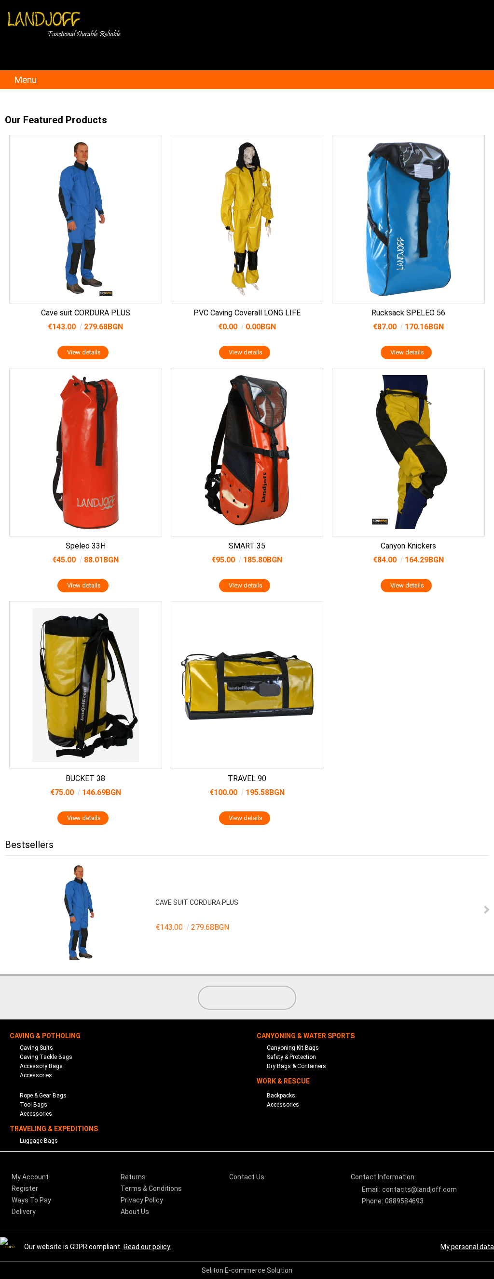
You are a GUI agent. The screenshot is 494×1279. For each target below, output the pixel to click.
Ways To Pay (31, 1200)
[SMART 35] (247, 452)
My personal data (467, 1247)
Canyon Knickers (408, 545)
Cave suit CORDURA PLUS (85, 312)
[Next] (485, 910)
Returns (133, 1177)
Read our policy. (147, 1247)
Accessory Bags (41, 1066)
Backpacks (281, 1095)
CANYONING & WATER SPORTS (306, 1036)
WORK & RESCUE (283, 1081)
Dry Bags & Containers (296, 1066)
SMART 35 (247, 545)
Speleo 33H (86, 545)
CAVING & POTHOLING (45, 1036)
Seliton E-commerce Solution (247, 1270)
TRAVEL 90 (247, 778)
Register (25, 1188)
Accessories (36, 1075)
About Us (135, 1211)
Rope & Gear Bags (43, 1095)
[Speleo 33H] (85, 452)
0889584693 (404, 1201)
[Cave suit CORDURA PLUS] (85, 219)
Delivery (24, 1211)
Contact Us (246, 1177)
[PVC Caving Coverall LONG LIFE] (247, 219)
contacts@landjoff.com (419, 1189)
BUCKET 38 (85, 778)
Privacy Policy (142, 1200)
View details (84, 352)
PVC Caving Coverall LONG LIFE (247, 312)
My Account (30, 1177)
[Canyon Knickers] (408, 452)
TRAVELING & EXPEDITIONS (54, 1129)
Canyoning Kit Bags (293, 1047)
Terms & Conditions (151, 1188)
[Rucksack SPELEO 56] (408, 219)
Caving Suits (36, 1047)
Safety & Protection (291, 1057)
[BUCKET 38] (85, 685)
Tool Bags (33, 1104)
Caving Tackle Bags (46, 1057)
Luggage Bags (39, 1140)
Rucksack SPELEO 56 (408, 312)
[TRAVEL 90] (247, 685)
